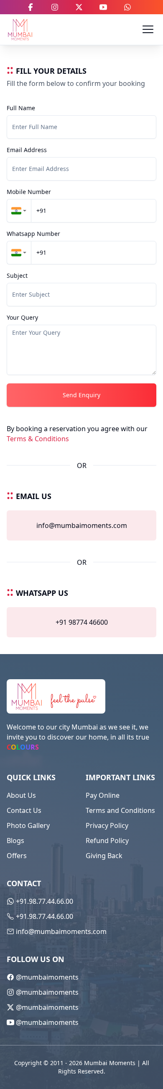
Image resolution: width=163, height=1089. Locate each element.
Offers (17, 855)
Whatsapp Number (33, 234)
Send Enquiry (81, 395)
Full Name (21, 108)
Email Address (27, 150)
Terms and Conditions (120, 810)
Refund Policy (107, 840)
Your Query (22, 318)
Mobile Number (29, 192)
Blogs (15, 840)
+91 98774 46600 (82, 622)
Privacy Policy (107, 825)
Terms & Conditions (38, 438)
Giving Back (104, 855)
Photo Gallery (28, 825)
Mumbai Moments (109, 1063)
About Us (21, 795)
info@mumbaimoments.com (81, 525)
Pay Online (103, 795)
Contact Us (24, 810)
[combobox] (19, 210)
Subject (17, 276)
